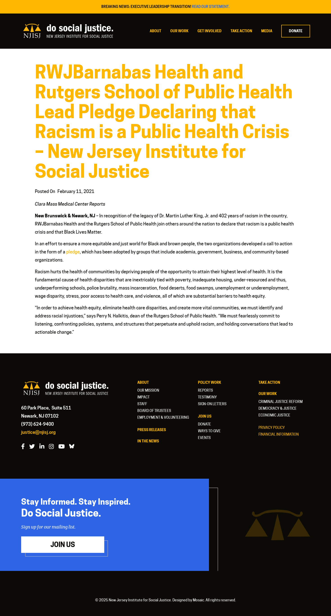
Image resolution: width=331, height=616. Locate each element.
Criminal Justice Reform (280, 402)
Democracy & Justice (277, 408)
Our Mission (148, 390)
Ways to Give (209, 431)
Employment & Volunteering (163, 417)
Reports (205, 390)
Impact (143, 397)
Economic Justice (274, 415)
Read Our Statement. (211, 7)
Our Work (179, 31)
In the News (148, 441)
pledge (73, 252)
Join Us (204, 416)
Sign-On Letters (212, 404)
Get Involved (209, 31)
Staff (142, 404)
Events (204, 438)
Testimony (207, 397)
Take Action (241, 31)
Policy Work (209, 382)
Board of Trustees (154, 411)
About (155, 31)
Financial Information (278, 434)
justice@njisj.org (38, 432)
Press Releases (151, 430)
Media (266, 31)
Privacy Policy (271, 427)
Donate (295, 31)
